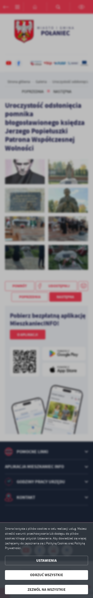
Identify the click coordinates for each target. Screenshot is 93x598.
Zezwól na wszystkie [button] (46, 589)
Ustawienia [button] (46, 560)
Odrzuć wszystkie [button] (46, 574)
